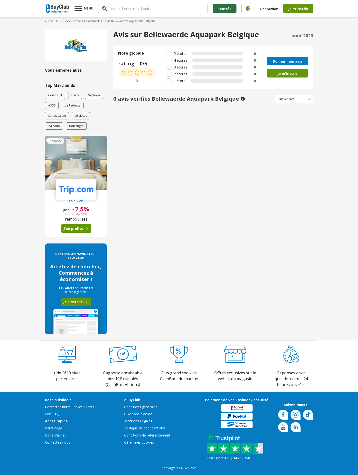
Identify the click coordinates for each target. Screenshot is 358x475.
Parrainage (53, 428)
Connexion (269, 9)
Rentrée (224, 8)
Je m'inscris (287, 73)
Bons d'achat (55, 435)
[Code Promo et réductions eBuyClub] (57, 8)
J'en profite (73, 228)
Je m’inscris (298, 8)
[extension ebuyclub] (248, 8)
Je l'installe (73, 302)
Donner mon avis (287, 61)
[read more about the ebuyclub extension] (248, 8)
